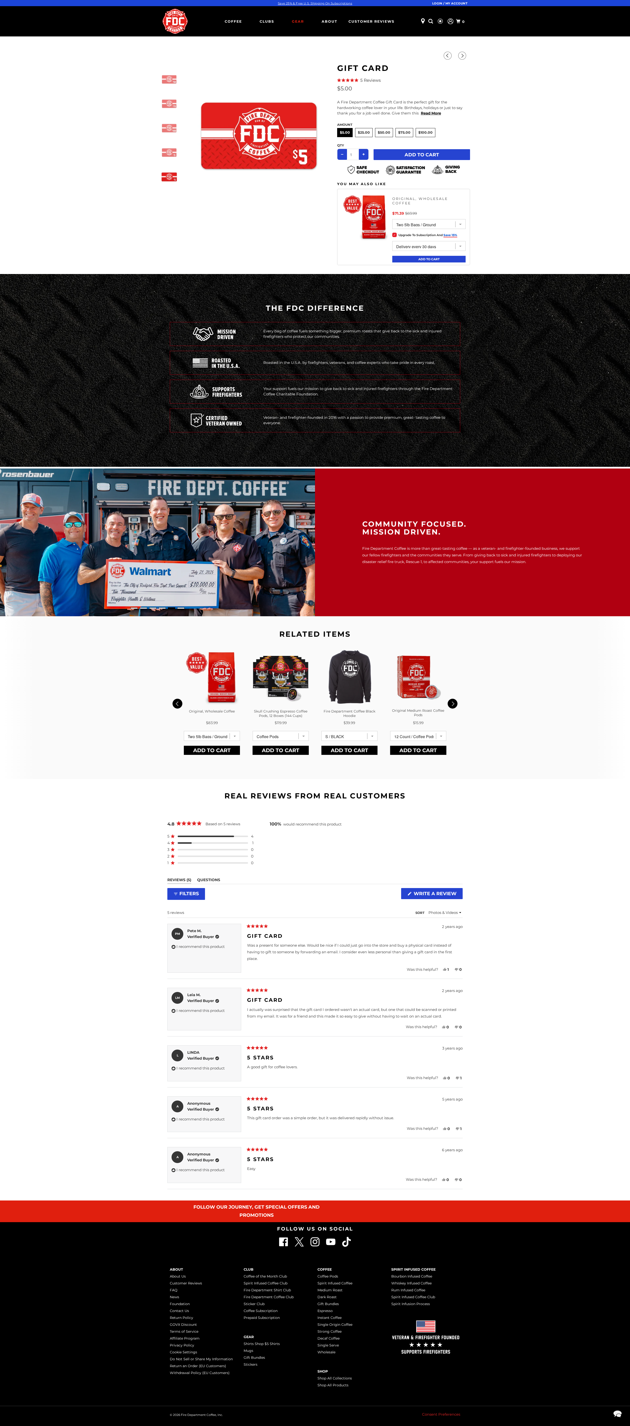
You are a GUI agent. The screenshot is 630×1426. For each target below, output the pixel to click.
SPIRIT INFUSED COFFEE (413, 1269)
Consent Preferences (441, 1414)
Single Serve (328, 1345)
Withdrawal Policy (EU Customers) (200, 1373)
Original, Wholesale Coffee (420, 200)
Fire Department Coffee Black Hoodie (349, 713)
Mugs (248, 1350)
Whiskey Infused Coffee (411, 1283)
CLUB (248, 1269)
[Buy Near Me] (423, 21)
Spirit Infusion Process (410, 1304)
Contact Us (179, 1311)
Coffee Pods (327, 1276)
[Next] (463, 56)
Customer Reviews (371, 21)
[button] (403, 80)
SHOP (322, 1371)
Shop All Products (332, 1385)
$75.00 (404, 132)
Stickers (250, 1364)
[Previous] (448, 56)
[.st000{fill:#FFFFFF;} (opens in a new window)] (299, 1245)
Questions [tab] (208, 880)
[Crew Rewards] (441, 21)
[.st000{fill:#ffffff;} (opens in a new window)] (284, 1245)
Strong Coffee (329, 1331)
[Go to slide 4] (162, 608)
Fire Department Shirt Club (267, 1290)
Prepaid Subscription (262, 1317)
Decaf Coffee (328, 1338)
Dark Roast (327, 1297)
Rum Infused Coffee (408, 1290)
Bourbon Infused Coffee (411, 1276)
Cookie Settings (183, 1352)
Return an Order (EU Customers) (198, 1366)
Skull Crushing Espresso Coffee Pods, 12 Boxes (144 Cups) (280, 713)
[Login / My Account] (450, 21)
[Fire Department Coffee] (175, 21)
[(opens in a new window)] (346, 1245)
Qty (340, 145)
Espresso (325, 1311)
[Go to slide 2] (143, 608)
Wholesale (326, 1352)
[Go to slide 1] (134, 608)
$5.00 (345, 132)
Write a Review (437, 895)
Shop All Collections (334, 1378)
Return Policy (181, 1317)
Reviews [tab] (179, 880)
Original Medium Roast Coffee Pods (418, 712)
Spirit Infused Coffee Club (265, 1283)
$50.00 (384, 132)
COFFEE (233, 21)
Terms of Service (184, 1331)
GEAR (298, 21)
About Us (178, 1276)
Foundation (180, 1304)
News (174, 1297)
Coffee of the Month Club (265, 1276)
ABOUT (329, 21)
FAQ (173, 1290)
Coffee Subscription (261, 1311)
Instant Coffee (329, 1317)
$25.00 (364, 132)
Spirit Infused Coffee (334, 1283)
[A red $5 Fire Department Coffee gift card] (258, 135)
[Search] (431, 21)
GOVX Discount (183, 1324)
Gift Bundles (254, 1357)
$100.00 (425, 132)
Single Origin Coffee (334, 1324)
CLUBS (267, 21)
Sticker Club (254, 1304)
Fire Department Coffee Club (269, 1297)
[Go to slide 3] (153, 608)
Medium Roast (330, 1290)
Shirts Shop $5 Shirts (262, 1344)
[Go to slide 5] (171, 608)
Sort (420, 913)
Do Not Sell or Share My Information (201, 1359)
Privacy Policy (182, 1345)
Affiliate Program (185, 1338)
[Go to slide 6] (181, 608)
